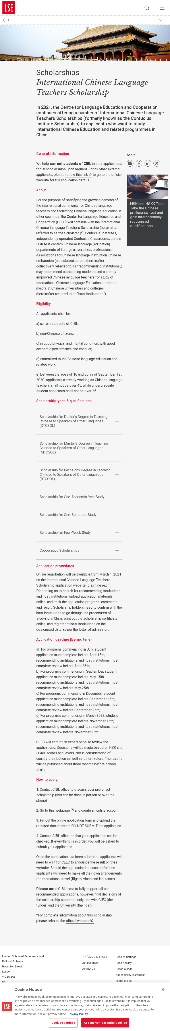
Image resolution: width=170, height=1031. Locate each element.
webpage (63, 810)
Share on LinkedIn (148, 163)
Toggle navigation (163, 20)
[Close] (163, 989)
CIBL (10, 20)
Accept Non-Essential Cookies (105, 1022)
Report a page (124, 969)
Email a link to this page (130, 163)
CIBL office (61, 789)
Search (147, 7)
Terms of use (124, 980)
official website (78, 921)
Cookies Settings (126, 957)
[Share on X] (156, 163)
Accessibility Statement (130, 974)
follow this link (76, 175)
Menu (162, 7)
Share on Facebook (139, 163)
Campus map (89, 962)
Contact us (88, 968)
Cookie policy (124, 963)
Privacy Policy (78, 1014)
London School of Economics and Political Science (8, 7)
